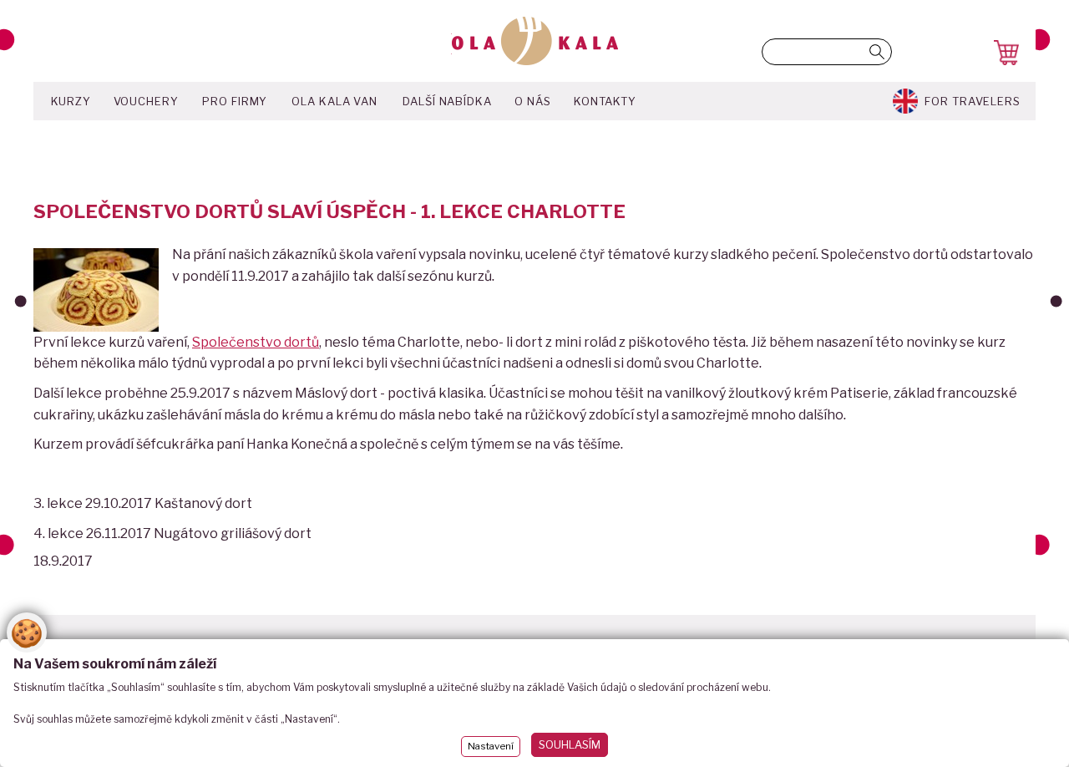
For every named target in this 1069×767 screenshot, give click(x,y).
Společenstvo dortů (255, 342)
